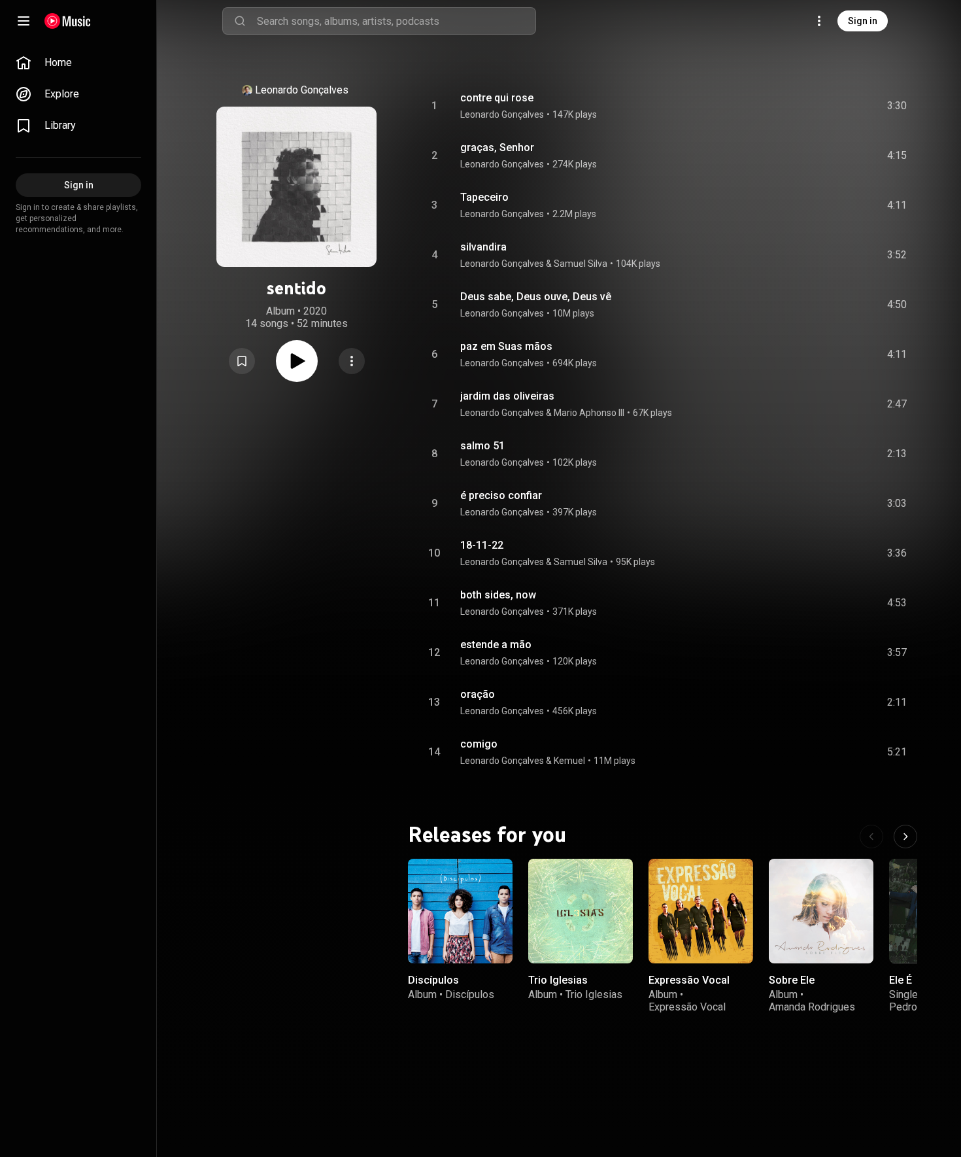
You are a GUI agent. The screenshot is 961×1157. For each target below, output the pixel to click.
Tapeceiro (484, 197)
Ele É (900, 980)
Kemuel (569, 760)
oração (477, 694)
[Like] (798, 106)
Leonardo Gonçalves (301, 90)
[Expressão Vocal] (701, 911)
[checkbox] (897, 106)
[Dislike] (823, 106)
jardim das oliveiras (507, 396)
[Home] (67, 21)
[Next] (905, 836)
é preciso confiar (501, 495)
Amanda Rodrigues (812, 1007)
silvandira (483, 247)
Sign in (862, 21)
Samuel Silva (580, 263)
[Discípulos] (460, 911)
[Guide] (23, 21)
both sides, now (498, 595)
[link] (78, 62)
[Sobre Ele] (821, 911)
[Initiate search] (239, 20)
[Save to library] (242, 361)
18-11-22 (481, 545)
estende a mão (495, 644)
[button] (242, 361)
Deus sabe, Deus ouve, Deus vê (535, 296)
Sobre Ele (792, 980)
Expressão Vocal (689, 980)
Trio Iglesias (558, 980)
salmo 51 (482, 446)
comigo (478, 744)
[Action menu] (352, 361)
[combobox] (396, 21)
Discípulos (433, 980)
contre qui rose (496, 98)
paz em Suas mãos (506, 346)
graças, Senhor (497, 147)
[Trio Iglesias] (580, 911)
